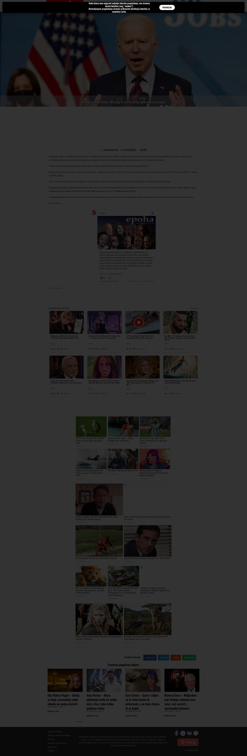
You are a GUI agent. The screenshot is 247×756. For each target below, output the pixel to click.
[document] (123, 378)
